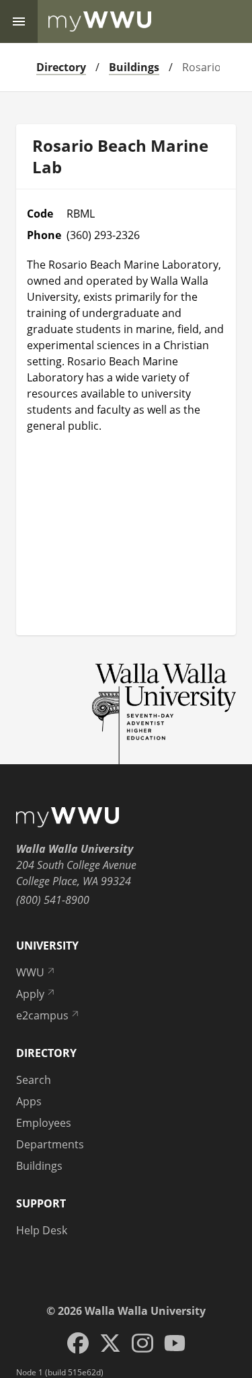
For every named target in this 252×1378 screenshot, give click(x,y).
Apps (29, 1101)
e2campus (42, 1015)
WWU (30, 972)
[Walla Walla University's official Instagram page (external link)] (142, 1343)
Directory (61, 67)
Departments (50, 1144)
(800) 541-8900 (52, 899)
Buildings (134, 67)
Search (33, 1079)
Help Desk (41, 1230)
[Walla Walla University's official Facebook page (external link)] (78, 1343)
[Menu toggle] (19, 21)
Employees (43, 1122)
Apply (30, 993)
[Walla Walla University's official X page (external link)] (110, 1343)
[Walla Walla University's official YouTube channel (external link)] (174, 1343)
